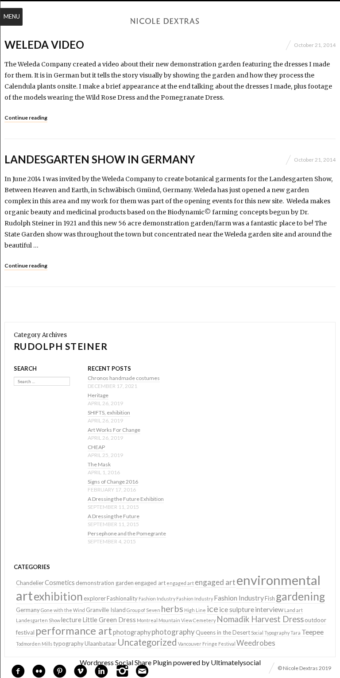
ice (212, 608)
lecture (71, 620)
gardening (300, 596)
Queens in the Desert (223, 632)
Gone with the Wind (63, 610)
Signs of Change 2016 (113, 481)
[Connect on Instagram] (122, 670)
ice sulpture (236, 609)
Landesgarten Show (38, 620)
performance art (73, 630)
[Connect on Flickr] (39, 670)
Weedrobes (255, 642)
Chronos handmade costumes (124, 378)
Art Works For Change (114, 429)
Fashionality (122, 598)
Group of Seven (143, 610)
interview (269, 609)
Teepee (312, 632)
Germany (28, 609)
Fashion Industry (157, 598)
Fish (270, 598)
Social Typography (270, 632)
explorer (95, 598)
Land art (293, 610)
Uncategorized (147, 642)
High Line (195, 610)
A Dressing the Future (113, 516)
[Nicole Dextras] (170, 21)
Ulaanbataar (100, 643)
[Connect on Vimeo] (80, 670)
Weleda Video (44, 44)
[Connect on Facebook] (18, 670)
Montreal (147, 620)
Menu (12, 16)
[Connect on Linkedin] (101, 670)
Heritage (98, 395)
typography (68, 643)
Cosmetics (60, 582)
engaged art (150, 582)
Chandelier (30, 582)
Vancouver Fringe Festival (207, 644)
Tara (295, 632)
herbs (172, 608)
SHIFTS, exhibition (109, 412)
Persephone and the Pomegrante (127, 533)
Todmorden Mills (34, 644)
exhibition (58, 596)
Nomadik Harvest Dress (260, 619)
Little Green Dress (109, 620)
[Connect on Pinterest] (59, 670)
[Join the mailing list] (142, 671)
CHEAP (96, 447)
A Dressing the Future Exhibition (126, 499)
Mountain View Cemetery (187, 620)
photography (132, 632)
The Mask (99, 464)
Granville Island (106, 609)
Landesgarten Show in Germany (99, 159)
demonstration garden (105, 582)
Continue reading (25, 117)
